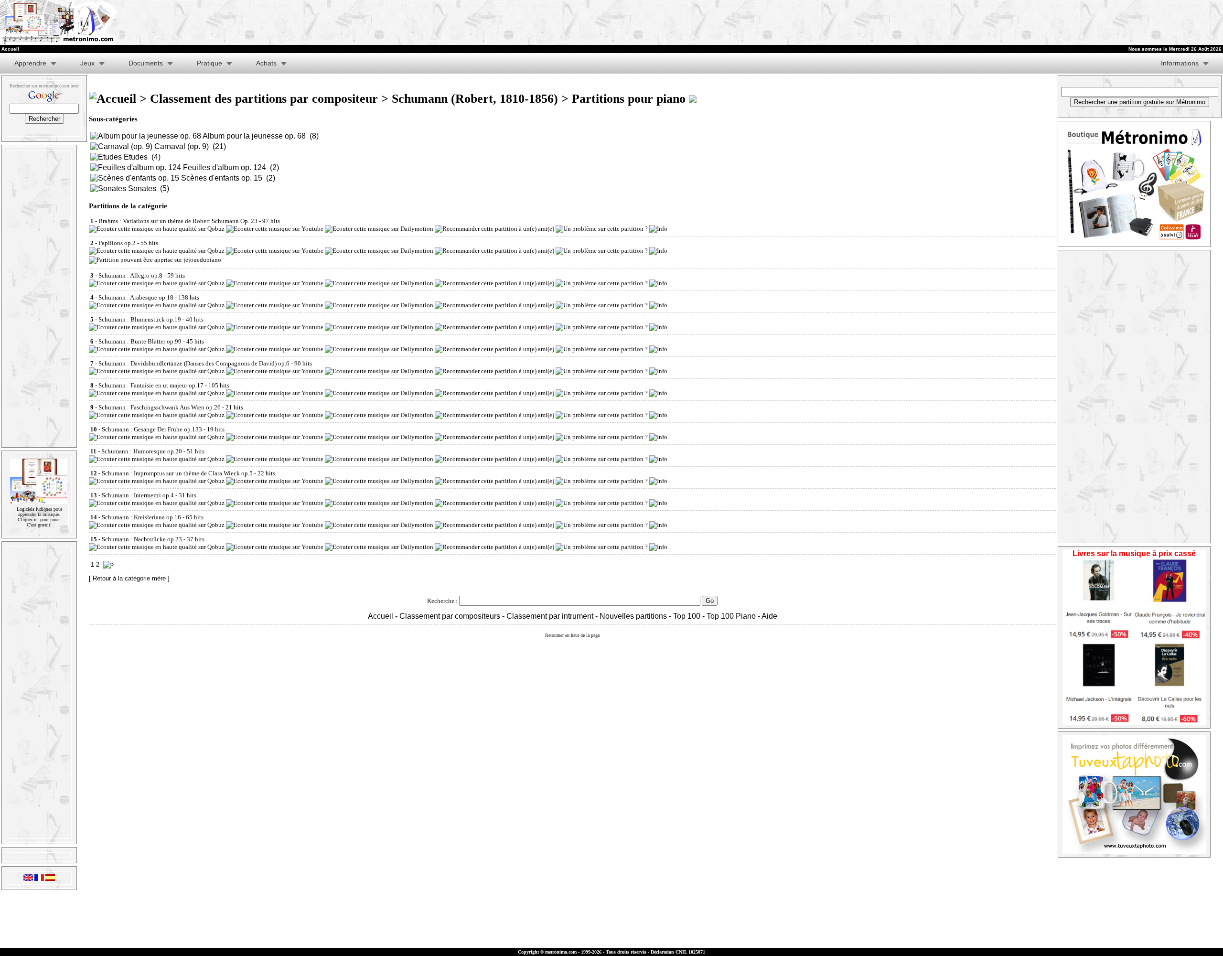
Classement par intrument (549, 616)
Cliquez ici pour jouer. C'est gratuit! (39, 522)
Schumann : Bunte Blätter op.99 (140, 341)
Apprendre (30, 63)
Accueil (380, 616)
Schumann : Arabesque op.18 (135, 297)
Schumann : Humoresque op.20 (141, 451)
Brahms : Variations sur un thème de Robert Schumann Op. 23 (177, 221)
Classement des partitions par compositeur (264, 99)
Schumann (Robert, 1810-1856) (475, 99)
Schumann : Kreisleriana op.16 (141, 517)
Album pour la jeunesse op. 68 (254, 136)
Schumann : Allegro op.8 (130, 275)
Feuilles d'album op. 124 (224, 167)
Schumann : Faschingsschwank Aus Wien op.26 (159, 407)
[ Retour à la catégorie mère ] (129, 578)
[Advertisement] (852, 22)
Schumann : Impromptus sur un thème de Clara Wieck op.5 (177, 473)
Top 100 (686, 616)
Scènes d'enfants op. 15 (221, 178)
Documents (146, 63)
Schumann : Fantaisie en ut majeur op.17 (151, 385)
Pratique (209, 63)
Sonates (142, 188)
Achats (266, 63)
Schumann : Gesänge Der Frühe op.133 (152, 429)
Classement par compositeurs (449, 616)
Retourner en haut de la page (572, 635)
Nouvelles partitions (633, 616)
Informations (1180, 63)
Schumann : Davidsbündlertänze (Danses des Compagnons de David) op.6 (194, 363)
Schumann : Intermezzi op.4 (138, 495)
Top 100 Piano (731, 616)
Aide (769, 616)
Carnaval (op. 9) (181, 146)
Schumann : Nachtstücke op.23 (142, 539)
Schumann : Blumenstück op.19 (139, 319)
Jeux (87, 63)
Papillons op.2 (117, 243)
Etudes (136, 157)
